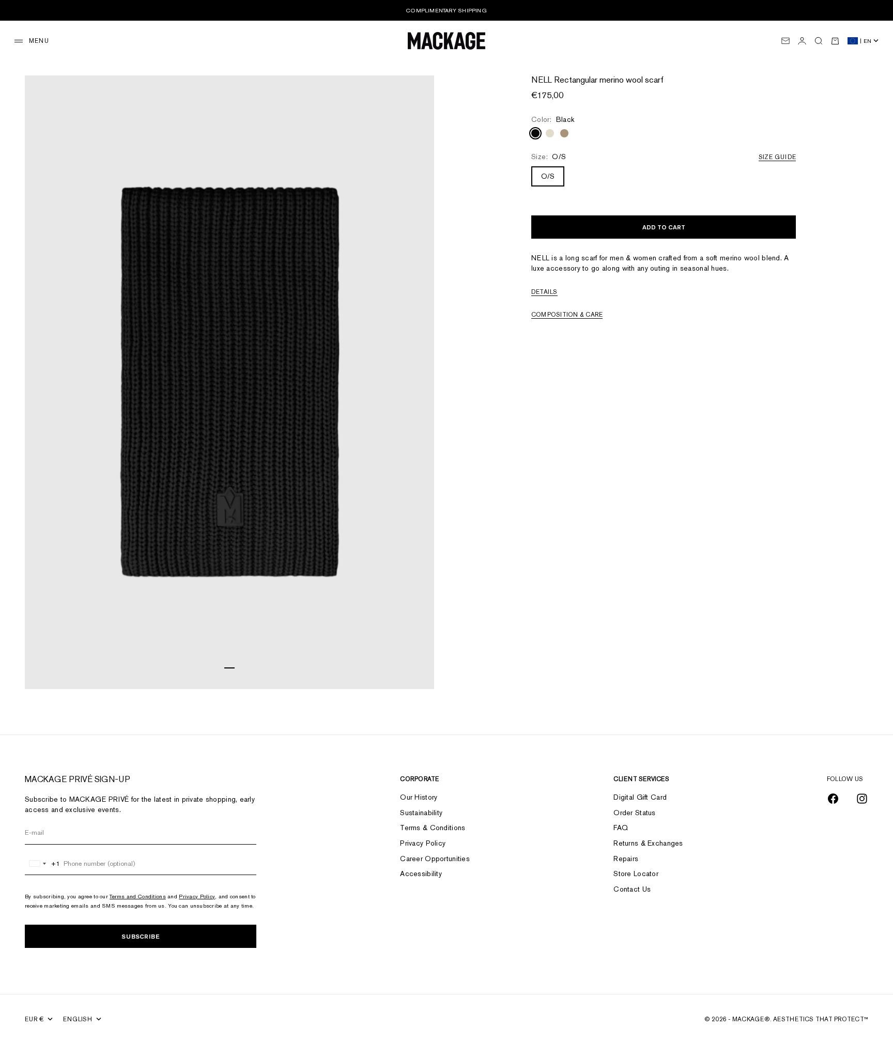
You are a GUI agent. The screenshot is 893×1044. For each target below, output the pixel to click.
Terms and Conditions (138, 896)
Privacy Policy (197, 896)
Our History (418, 797)
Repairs (625, 858)
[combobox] (42, 864)
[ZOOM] (413, 668)
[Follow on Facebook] (833, 798)
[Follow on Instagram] (862, 798)
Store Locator (635, 873)
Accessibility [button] (421, 873)
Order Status (634, 812)
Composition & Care (567, 314)
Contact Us (632, 889)
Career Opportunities (435, 858)
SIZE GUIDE (777, 157)
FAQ (620, 827)
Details (544, 292)
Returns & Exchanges (648, 843)
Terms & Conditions (432, 827)
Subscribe (140, 936)
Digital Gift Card (640, 797)
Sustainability (421, 812)
